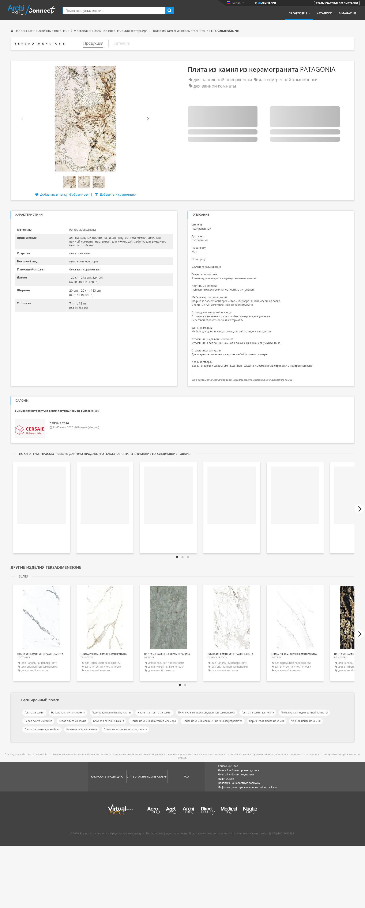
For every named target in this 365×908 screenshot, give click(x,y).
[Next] (147, 118)
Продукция (298, 13)
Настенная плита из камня (154, 712)
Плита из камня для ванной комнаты (304, 712)
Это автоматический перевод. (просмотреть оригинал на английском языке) (242, 380)
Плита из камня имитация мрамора (153, 721)
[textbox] (114, 10)
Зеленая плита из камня (81, 729)
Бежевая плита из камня (108, 721)
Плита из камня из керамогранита (125, 729)
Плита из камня (34, 712)
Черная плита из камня (306, 721)
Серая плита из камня (38, 721)
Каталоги (324, 13)
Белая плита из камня (72, 721)
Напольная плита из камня (68, 712)
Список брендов (228, 766)
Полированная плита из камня (111, 712)
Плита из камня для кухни (257, 712)
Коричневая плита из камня (267, 721)
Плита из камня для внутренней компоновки (206, 712)
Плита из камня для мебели (42, 729)
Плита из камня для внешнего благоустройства (212, 721)
